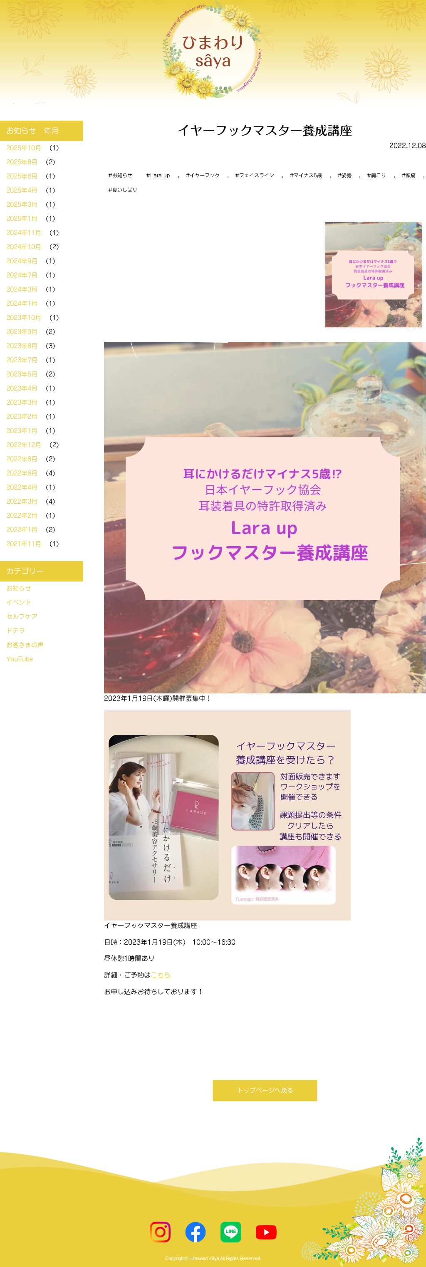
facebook (195, 1232)
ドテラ (15, 631)
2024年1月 (21, 303)
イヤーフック (205, 175)
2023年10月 (23, 317)
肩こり (378, 175)
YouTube (19, 659)
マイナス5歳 (308, 175)
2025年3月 (21, 204)
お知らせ (122, 175)
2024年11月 (23, 233)
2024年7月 (21, 275)
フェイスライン (256, 175)
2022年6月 (21, 473)
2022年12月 (23, 445)
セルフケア (21, 617)
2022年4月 (21, 487)
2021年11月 (23, 544)
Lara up (160, 175)
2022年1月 (21, 530)
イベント (18, 602)
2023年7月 (21, 360)
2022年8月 (21, 459)
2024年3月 (21, 289)
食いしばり (124, 189)
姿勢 (347, 175)
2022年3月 (21, 501)
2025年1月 (21, 218)
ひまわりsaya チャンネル (266, 1232)
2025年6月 (21, 176)
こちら (161, 975)
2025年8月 (21, 162)
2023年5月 (21, 374)
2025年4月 (21, 190)
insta (160, 1232)
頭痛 (411, 175)
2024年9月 (21, 261)
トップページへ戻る (265, 1090)
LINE (230, 1232)
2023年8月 (21, 346)
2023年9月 (21, 332)
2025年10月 (23, 148)
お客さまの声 (25, 645)
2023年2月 (21, 416)
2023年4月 (21, 388)
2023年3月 (21, 402)
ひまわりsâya (213, 51)
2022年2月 (21, 515)
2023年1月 (21, 431)
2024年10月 (23, 247)
